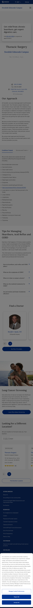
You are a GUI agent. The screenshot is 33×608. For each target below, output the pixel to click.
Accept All (16, 602)
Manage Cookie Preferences (16, 591)
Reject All (16, 597)
